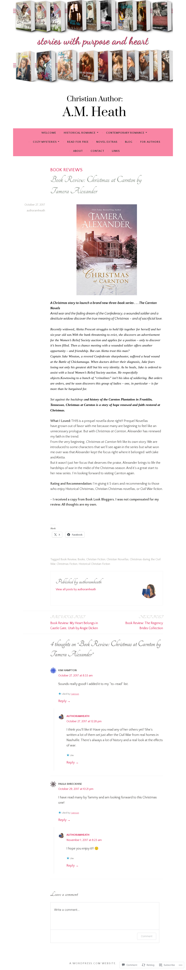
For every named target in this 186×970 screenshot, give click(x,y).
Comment (146, 936)
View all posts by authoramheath (76, 589)
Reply (62, 701)
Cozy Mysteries (45, 141)
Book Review (68, 559)
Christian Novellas (118, 559)
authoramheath (36, 210)
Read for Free (78, 141)
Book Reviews (66, 170)
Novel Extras (106, 141)
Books (81, 559)
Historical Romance (80, 132)
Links (116, 151)
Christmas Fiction (67, 564)
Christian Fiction (95, 559)
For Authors (150, 141)
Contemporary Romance (125, 132)
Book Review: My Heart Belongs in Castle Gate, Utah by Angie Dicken (74, 622)
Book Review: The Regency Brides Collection (144, 622)
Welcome (48, 132)
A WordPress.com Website (92, 963)
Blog (128, 141)
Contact (97, 151)
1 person (75, 694)
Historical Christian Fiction (94, 564)
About (78, 151)
